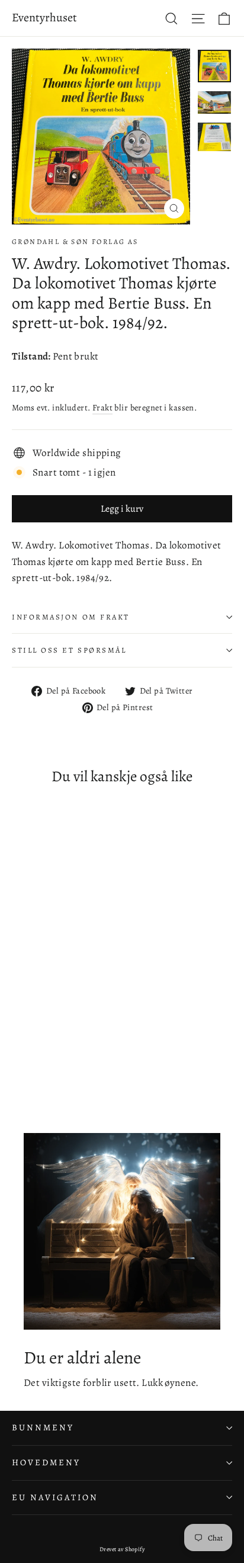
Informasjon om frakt (71, 617)
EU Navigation (55, 1497)
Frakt (102, 407)
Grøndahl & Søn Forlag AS (75, 241)
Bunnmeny (43, 1427)
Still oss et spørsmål (69, 650)
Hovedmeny (46, 1462)
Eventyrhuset (44, 17)
